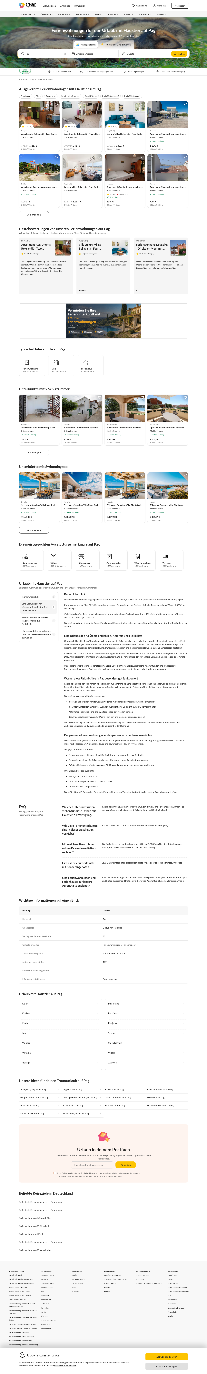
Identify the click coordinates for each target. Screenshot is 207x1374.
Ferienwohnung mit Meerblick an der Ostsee (23, 1318)
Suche (74, 1275)
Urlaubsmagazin (78, 1279)
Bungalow (44, 1279)
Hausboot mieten (47, 1275)
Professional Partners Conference (149, 1283)
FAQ (74, 1287)
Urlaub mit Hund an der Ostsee (21, 1279)
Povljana (25, 241)
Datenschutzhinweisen (65, 1365)
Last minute (45, 1304)
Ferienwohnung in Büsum (19, 1332)
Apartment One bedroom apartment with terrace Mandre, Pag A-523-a (142, 187)
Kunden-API (140, 1279)
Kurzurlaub (45, 1308)
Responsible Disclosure (176, 1308)
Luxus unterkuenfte (48, 1320)
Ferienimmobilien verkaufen (178, 1291)
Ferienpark (45, 1296)
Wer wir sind (172, 1275)
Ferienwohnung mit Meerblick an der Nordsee (23, 1312)
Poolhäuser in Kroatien (17, 1300)
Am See (43, 1312)
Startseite (23, 79)
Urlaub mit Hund (15, 1275)
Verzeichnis (172, 1312)
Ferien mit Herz (173, 1283)
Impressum (172, 1304)
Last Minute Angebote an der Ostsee (22, 1324)
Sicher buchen (77, 1283)
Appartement (46, 1300)
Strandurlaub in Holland (18, 1287)
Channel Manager (142, 1275)
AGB (169, 1296)
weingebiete (45, 1324)
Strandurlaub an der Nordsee (20, 1296)
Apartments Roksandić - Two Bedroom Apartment (46, 134)
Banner (107, 1287)
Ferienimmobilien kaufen (177, 1287)
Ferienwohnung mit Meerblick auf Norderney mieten (22, 1305)
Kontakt (75, 1291)
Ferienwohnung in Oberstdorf (20, 1340)
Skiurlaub (44, 1316)
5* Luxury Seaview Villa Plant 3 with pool (84, 505)
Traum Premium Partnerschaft (115, 1279)
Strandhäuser (46, 1328)
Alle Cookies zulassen (166, 1356)
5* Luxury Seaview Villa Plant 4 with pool (127, 505)
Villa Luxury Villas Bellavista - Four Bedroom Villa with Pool (94, 248)
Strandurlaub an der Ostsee (19, 1291)
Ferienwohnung (47, 1287)
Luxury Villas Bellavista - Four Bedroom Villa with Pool (134, 134)
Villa (42, 1291)
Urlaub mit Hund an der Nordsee (21, 1283)
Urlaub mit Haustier (45, 79)
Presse (170, 1279)
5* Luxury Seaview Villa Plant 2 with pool (41, 505)
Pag (32, 79)
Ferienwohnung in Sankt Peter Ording (23, 1345)
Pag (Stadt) (83, 241)
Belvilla (170, 1316)
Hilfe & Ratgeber (110, 1283)
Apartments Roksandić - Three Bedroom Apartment (90, 134)
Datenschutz (172, 1300)
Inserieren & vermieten (113, 1275)
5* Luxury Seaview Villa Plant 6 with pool (170, 505)
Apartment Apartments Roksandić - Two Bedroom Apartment (36, 248)
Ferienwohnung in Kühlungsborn (21, 1336)
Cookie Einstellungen (166, 1366)
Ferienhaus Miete (47, 1283)
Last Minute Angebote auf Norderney (23, 1328)
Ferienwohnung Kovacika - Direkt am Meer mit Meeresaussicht (152, 248)
